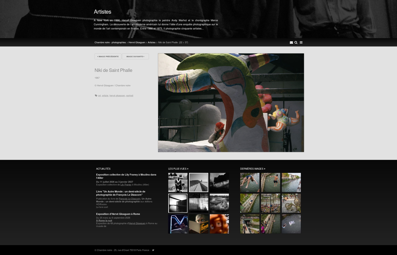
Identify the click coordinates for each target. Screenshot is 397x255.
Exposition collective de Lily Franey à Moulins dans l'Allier (126, 176)
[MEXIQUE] (177, 182)
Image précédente (108, 56)
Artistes (152, 42)
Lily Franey (126, 184)
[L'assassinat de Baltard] (219, 182)
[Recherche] (296, 42)
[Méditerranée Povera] (198, 182)
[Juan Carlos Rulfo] (219, 223)
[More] (187, 168)
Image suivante (135, 56)
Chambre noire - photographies (110, 42)
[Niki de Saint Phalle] (231, 151)
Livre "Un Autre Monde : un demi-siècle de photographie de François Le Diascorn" (120, 193)
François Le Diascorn (129, 198)
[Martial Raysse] (177, 223)
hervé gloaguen (117, 95)
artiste (105, 95)
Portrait (129, 95)
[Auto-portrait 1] (198, 203)
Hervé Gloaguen (137, 42)
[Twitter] (153, 250)
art (99, 95)
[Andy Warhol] (198, 223)
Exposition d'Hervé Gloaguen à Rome (118, 214)
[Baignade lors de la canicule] (249, 182)
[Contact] (291, 42)
